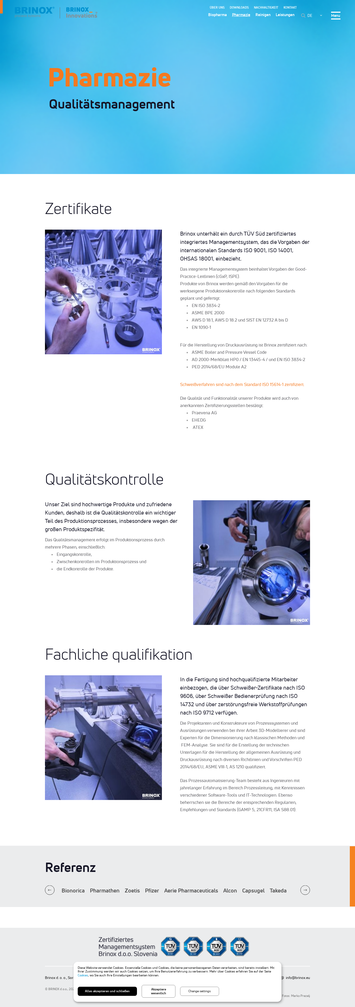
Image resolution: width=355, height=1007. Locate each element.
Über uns (217, 7)
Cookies (83, 975)
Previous (50, 890)
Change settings (199, 991)
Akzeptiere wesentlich (158, 991)
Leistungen (285, 14)
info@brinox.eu (298, 977)
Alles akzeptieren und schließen (107, 991)
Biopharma (217, 14)
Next (305, 890)
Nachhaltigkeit (266, 7)
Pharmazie (241, 14)
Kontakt (290, 7)
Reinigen (263, 14)
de (309, 15)
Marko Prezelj (300, 996)
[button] (103, 292)
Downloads (239, 7)
